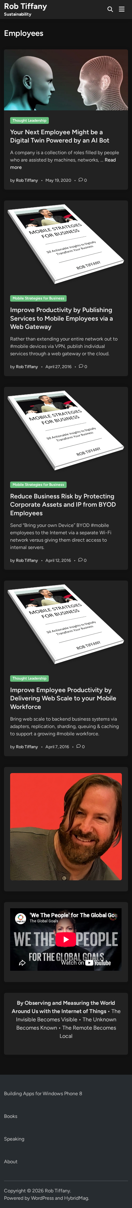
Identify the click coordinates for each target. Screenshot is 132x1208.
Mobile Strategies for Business (38, 298)
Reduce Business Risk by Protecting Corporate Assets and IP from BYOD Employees (63, 504)
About (10, 1161)
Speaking (14, 1139)
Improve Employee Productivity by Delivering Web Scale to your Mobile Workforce (63, 698)
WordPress (42, 1198)
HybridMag (76, 1198)
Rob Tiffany (25, 6)
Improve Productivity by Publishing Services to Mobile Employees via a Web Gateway (61, 318)
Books (10, 1116)
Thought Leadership (29, 120)
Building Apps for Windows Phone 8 (43, 1093)
